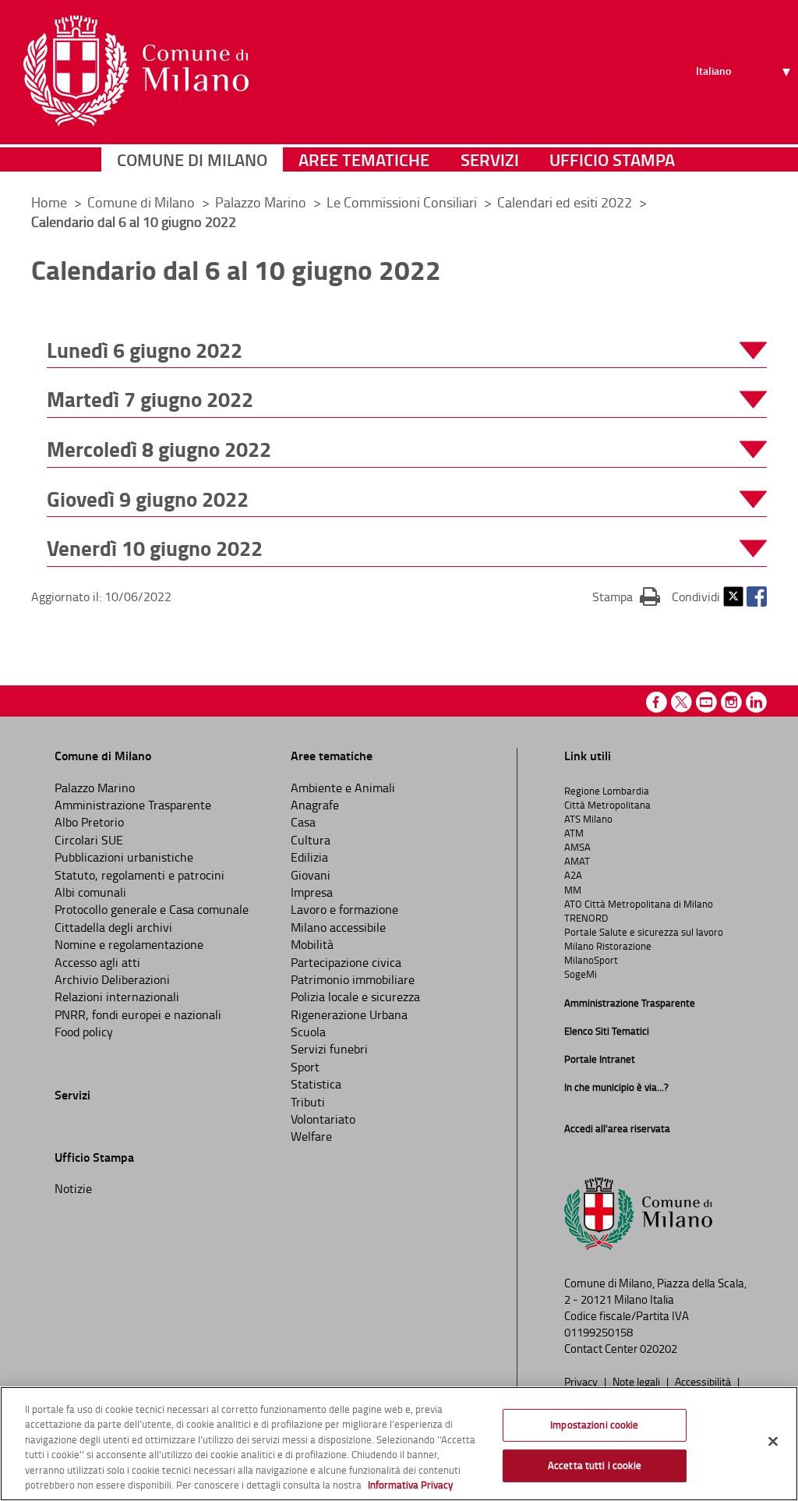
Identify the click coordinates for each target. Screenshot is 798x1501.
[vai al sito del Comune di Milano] (136, 71)
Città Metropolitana (607, 805)
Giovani (310, 874)
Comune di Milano (192, 159)
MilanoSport (591, 960)
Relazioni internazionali (117, 996)
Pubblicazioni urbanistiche (124, 857)
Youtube (706, 702)
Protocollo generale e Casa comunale (152, 909)
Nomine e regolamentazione (129, 944)
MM (572, 890)
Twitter (733, 596)
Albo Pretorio (89, 821)
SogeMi (580, 974)
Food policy (84, 1031)
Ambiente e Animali (343, 787)
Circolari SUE (89, 839)
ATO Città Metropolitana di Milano (638, 904)
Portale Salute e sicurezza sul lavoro (643, 932)
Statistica (316, 1083)
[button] (407, 350)
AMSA (577, 847)
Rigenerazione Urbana (349, 1014)
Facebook (757, 596)
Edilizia (309, 857)
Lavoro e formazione (344, 909)
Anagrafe (315, 804)
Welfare (311, 1136)
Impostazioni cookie (594, 1425)
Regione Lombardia (606, 791)
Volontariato (323, 1119)
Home (49, 202)
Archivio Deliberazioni (112, 979)
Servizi (490, 159)
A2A (573, 875)
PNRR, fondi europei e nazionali (138, 1014)
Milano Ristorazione (607, 946)
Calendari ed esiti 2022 (566, 202)
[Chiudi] (773, 1442)
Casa (303, 821)
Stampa (626, 596)
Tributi (308, 1101)
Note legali (637, 1381)
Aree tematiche (363, 159)
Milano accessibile (338, 927)
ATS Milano (588, 819)
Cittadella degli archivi (113, 927)
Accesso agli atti (97, 962)
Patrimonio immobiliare (353, 979)
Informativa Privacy (410, 1485)
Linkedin (756, 702)
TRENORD (586, 918)
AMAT (577, 861)
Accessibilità (704, 1381)
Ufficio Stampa (612, 159)
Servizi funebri (329, 1048)
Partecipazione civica (346, 962)
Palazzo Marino (262, 202)
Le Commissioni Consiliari (403, 202)
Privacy (582, 1381)
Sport (305, 1066)
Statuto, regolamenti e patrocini (139, 874)
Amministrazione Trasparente (133, 804)
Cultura (310, 839)
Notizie (73, 1188)
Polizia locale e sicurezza (355, 996)
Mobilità (312, 944)
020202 (658, 1348)
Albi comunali (90, 892)
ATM (574, 833)
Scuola (308, 1031)
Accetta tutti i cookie (594, 1465)
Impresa (312, 892)
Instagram (731, 702)
